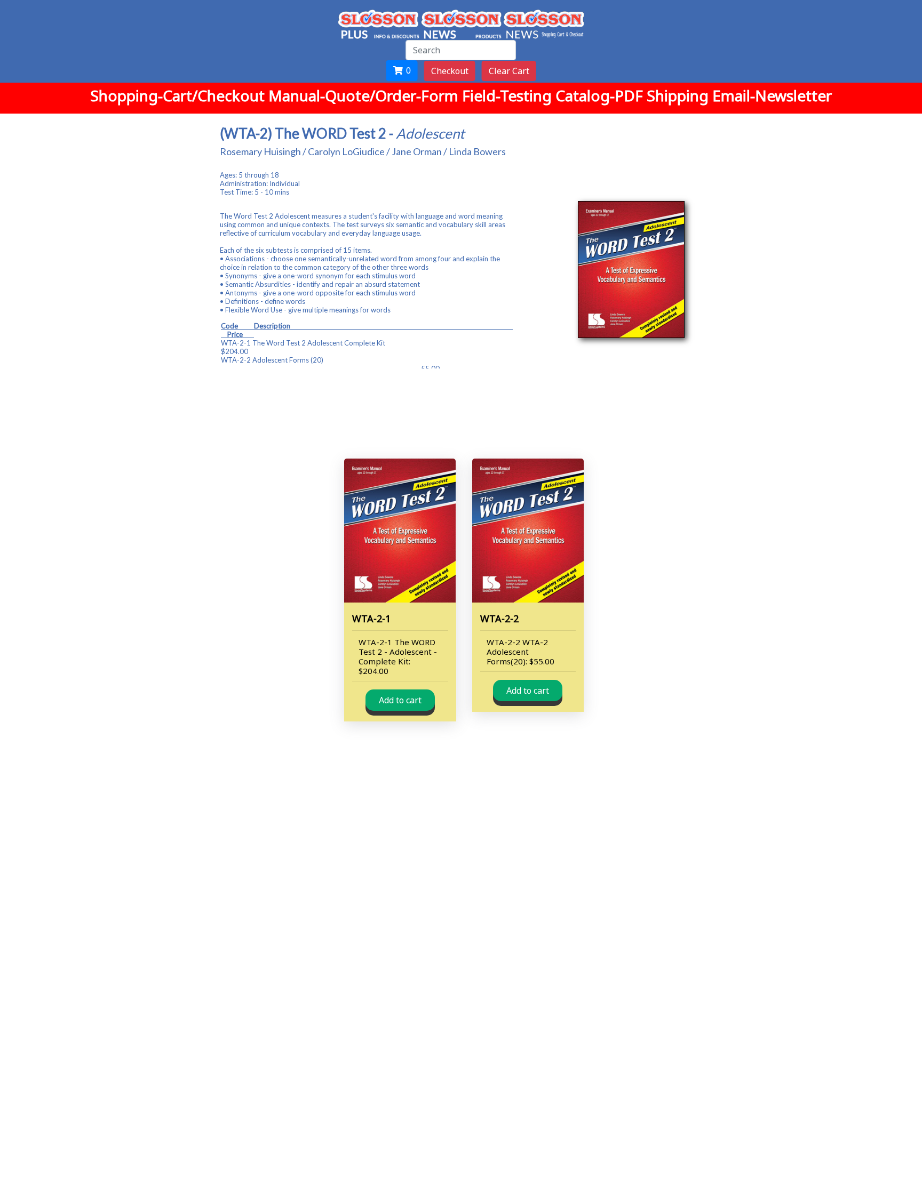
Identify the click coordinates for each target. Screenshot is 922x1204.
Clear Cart (509, 71)
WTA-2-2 (499, 618)
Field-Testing (508, 95)
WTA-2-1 (371, 618)
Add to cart (400, 700)
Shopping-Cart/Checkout (179, 95)
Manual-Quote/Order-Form (365, 95)
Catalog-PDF (601, 95)
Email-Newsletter (772, 95)
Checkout (449, 71)
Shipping (679, 95)
